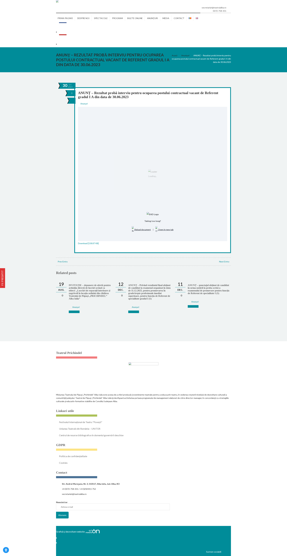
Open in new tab (166, 229)
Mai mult (73, 312)
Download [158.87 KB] (88, 243)
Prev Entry (63, 261)
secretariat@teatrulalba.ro (214, 7)
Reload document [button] (142, 229)
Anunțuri (185, 55)
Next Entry (224, 261)
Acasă (174, 55)
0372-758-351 (219, 11)
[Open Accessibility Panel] (6, 550)
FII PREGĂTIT (2, 278)
